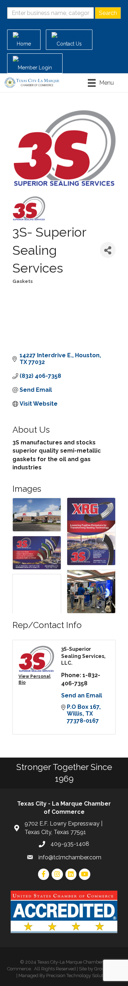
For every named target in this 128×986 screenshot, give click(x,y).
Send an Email (81, 695)
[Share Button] (108, 250)
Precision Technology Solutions (79, 975)
